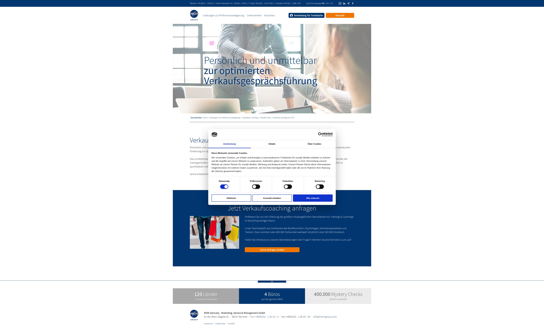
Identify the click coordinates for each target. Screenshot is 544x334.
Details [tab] (272, 144)
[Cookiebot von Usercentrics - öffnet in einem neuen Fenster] (320, 134)
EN (327, 3)
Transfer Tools (265, 117)
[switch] (256, 186)
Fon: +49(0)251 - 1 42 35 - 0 (264, 316)
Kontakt (340, 15)
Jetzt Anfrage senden (272, 249)
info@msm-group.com (325, 316)
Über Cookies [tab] (314, 144)
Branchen (269, 15)
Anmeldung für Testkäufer (308, 15)
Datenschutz (220, 323)
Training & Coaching (250, 117)
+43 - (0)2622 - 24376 (238, 3)
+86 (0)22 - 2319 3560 (264, 3)
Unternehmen (254, 15)
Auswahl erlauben (272, 198)
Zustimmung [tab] (229, 144)
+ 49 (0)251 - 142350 (205, 3)
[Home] (196, 15)
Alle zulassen (312, 198)
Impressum (208, 323)
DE (323, 3)
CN (332, 3)
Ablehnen (231, 198)
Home (205, 117)
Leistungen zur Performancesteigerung (223, 15)
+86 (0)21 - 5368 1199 (292, 3)
